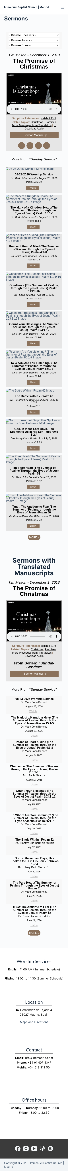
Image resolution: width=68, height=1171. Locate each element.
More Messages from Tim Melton (31, 125)
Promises (50, 122)
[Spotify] (50, 1148)
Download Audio (34, 128)
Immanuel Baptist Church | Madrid (26, 7)
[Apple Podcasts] (42, 1148)
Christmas (37, 122)
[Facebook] (17, 1148)
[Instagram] (26, 1148)
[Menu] (62, 7)
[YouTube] (34, 1148)
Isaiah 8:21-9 (48, 118)
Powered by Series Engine (34, 547)
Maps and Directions (34, 1022)
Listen (33, 227)
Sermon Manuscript (35, 135)
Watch (33, 188)
